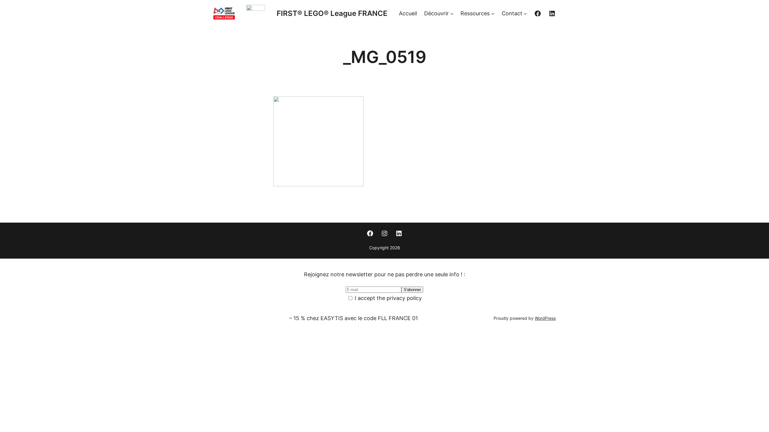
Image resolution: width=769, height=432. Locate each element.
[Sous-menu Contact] (525, 13)
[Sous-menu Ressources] (492, 13)
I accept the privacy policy (387, 298)
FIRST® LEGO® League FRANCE (332, 13)
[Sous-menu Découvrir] (452, 13)
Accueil (408, 13)
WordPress (545, 318)
